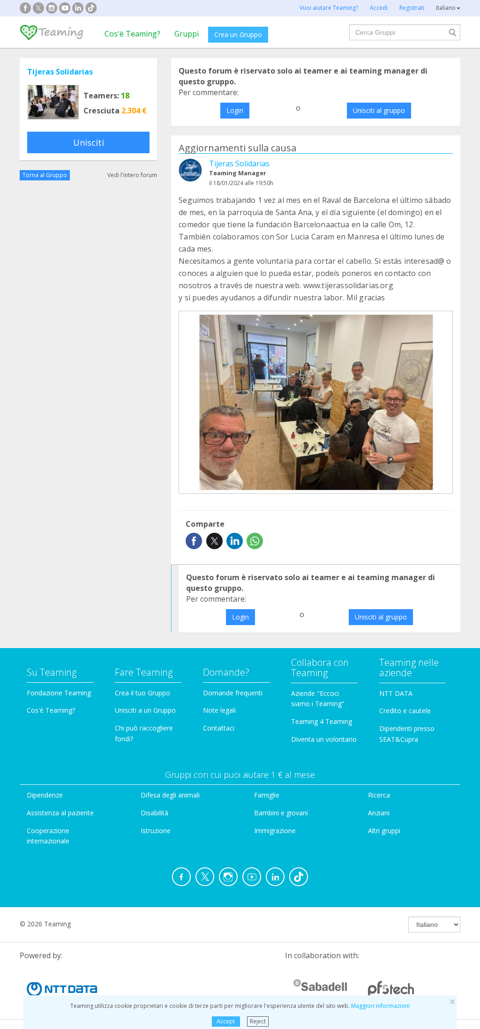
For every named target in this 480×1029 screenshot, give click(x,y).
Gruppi (186, 34)
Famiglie (266, 794)
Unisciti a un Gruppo (145, 710)
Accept (226, 1021)
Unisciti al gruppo (379, 110)
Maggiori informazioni (380, 1006)
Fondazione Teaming (59, 692)
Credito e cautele (405, 710)
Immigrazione (275, 830)
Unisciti (88, 142)
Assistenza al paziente (60, 812)
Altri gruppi (384, 830)
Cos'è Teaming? (132, 34)
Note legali (219, 710)
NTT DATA (395, 693)
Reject (258, 1021)
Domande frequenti (232, 692)
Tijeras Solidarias (60, 72)
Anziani (379, 812)
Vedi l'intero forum (132, 175)
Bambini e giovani (281, 812)
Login (234, 110)
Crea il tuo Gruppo (142, 692)
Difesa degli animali (170, 794)
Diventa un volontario (324, 739)
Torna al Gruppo (44, 175)
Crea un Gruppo (238, 34)
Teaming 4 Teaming (321, 721)
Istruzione (156, 830)
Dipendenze (45, 794)
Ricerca (379, 794)
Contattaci (218, 727)
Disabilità (154, 812)
